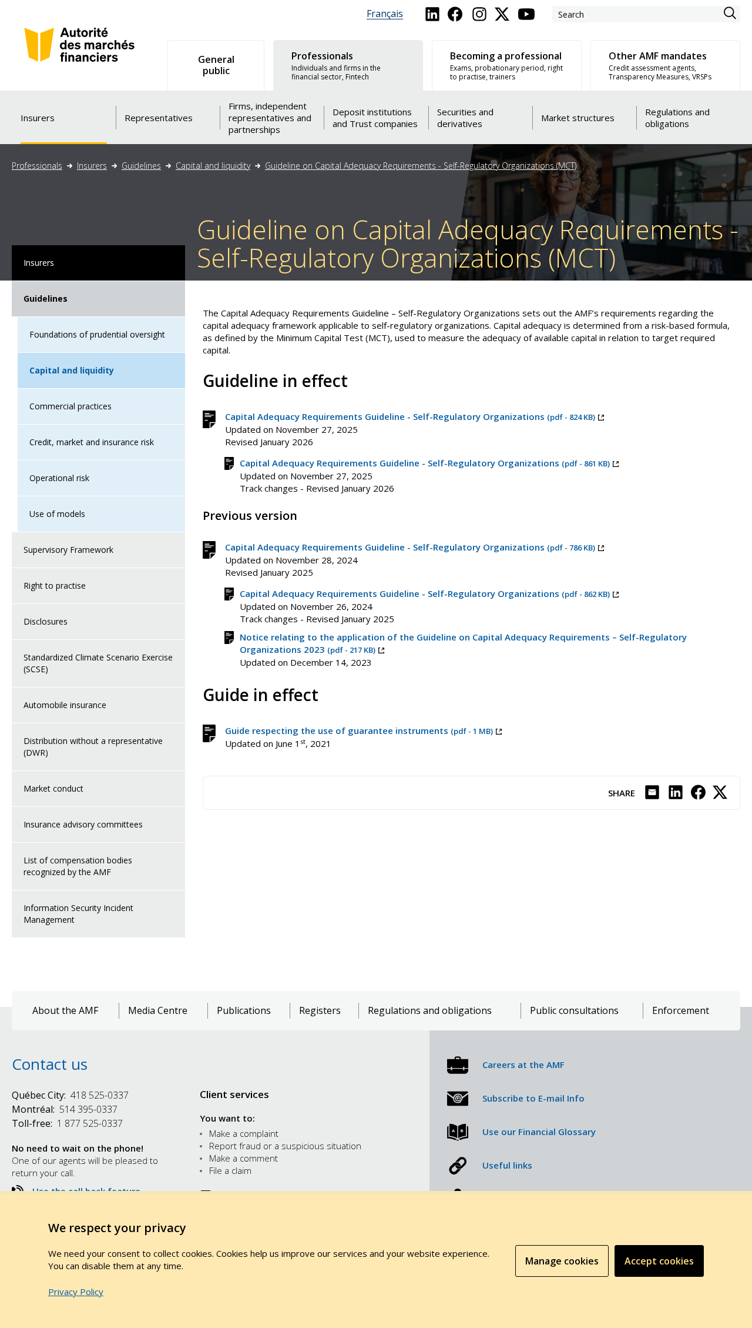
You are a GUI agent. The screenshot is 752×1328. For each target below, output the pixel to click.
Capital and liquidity (213, 166)
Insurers (92, 166)
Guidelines (141, 166)
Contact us (50, 1064)
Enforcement (680, 1011)
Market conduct (53, 788)
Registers (320, 1011)
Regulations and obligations (430, 1011)
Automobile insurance (65, 704)
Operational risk (59, 477)
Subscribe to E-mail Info (533, 1098)
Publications (244, 1011)
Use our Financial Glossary (539, 1131)
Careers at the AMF (523, 1064)
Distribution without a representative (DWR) (93, 746)
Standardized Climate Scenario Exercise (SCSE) (98, 663)
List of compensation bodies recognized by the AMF (78, 866)
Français (385, 13)
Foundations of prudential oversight (97, 334)
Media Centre (157, 1011)
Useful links (507, 1165)
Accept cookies (659, 1260)
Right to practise (55, 585)
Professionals (37, 166)
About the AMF (65, 1011)
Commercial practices (70, 406)
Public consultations (574, 1011)
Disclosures (46, 621)
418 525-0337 (70, 1095)
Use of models (57, 513)
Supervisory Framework (68, 549)
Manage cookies (562, 1260)
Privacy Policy (75, 1291)
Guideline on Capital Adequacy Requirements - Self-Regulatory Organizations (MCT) (420, 166)
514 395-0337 (65, 1109)
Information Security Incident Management (78, 913)
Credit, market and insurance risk (91, 442)
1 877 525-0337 (67, 1123)
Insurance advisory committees (83, 824)
